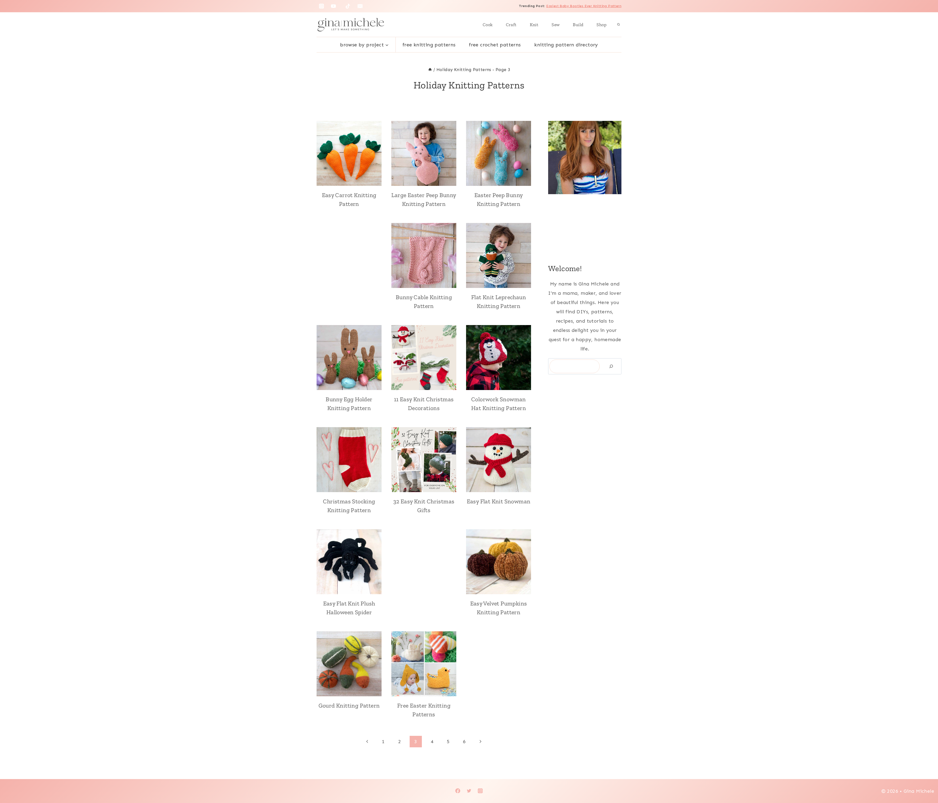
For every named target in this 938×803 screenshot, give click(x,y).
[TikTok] (348, 6)
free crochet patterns (495, 45)
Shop (602, 24)
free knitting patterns (429, 45)
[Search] (611, 366)
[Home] (430, 69)
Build (578, 24)
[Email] (360, 6)
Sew (556, 24)
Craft (511, 24)
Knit (534, 24)
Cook (488, 24)
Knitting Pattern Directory (566, 45)
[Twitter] (469, 791)
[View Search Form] (618, 25)
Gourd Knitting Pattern (349, 705)
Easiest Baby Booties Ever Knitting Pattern (583, 6)
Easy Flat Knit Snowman (499, 501)
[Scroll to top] (926, 783)
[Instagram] (321, 6)
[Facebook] (458, 791)
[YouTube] (333, 6)
